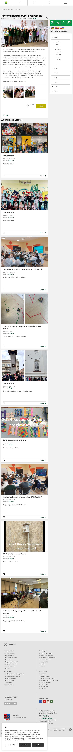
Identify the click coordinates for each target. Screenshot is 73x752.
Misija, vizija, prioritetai (11, 657)
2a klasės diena (8, 212)
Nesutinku (25, 745)
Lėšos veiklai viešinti (10, 678)
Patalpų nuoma (44, 662)
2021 (55, 82)
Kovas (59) (58, 54)
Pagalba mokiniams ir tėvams (48, 657)
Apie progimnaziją (10, 653)
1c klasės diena (8, 383)
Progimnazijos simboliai (11, 662)
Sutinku (38, 745)
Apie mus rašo (44, 684)
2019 (55, 91)
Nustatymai (11, 745)
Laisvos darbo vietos (46, 676)
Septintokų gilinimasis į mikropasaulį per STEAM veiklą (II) (22, 269)
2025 (55, 64)
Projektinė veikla (9, 680)
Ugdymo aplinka (9, 655)
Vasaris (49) (58, 57)
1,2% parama (8, 682)
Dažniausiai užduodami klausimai (49, 680)
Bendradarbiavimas (10, 666)
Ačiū (41, 106)
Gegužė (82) (58, 49)
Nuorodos (43, 674)
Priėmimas (8, 668)
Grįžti (7, 115)
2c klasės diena (8, 156)
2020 (55, 86)
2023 (55, 73)
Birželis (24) (58, 47)
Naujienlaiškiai (44, 686)
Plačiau (42, 176)
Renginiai (18, 9)
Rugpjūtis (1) (58, 42)
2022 (55, 77)
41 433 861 (46, 715)
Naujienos (10, 9)
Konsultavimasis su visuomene (48, 678)
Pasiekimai (8, 659)
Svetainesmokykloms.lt (59, 730)
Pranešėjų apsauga (45, 682)
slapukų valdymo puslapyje (19, 740)
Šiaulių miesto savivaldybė (19, 717)
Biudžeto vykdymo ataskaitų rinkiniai (14, 674)
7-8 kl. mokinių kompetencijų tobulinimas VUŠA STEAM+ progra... (22, 327)
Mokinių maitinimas (45, 659)
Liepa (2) (57, 44)
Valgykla (43, 666)
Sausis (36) (58, 59)
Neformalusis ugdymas (47, 655)
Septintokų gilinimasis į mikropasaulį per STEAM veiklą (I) (22, 497)
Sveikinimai (43, 688)
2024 (55, 69)
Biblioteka (43, 664)
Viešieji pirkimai (9, 684)
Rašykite (7, 703)
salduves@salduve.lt (47, 718)
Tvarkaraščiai (11, 644)
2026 (55, 37)
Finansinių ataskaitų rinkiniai (12, 676)
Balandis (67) (58, 52)
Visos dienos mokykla (46, 653)
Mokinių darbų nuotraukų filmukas (14, 440)
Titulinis (3, 9)
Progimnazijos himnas (11, 664)
